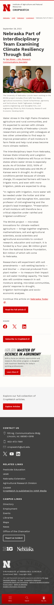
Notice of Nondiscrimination (39, 582)
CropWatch (21, 9)
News (6, 526)
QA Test (20, 580)
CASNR (7, 487)
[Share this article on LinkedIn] (24, 327)
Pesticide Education (14, 469)
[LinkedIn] (18, 454)
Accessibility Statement (32, 580)
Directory (8, 504)
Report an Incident (14, 538)
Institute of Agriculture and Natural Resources (27, 5)
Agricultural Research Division (20, 483)
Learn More (11, 372)
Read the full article (14, 310)
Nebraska (6, 18)
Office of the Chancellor (16, 531)
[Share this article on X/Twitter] (15, 327)
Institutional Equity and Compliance (15, 582)
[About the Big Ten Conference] (8, 549)
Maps (6, 522)
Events (6, 513)
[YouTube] (12, 454)
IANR (13, 18)
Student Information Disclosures (14, 586)
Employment (10, 508)
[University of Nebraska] (25, 549)
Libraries (8, 517)
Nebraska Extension (14, 478)
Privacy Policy (8, 584)
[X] (5, 454)
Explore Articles (12, 406)
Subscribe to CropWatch (16, 339)
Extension (20, 18)
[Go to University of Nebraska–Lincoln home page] (6, 8)
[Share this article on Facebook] (5, 327)
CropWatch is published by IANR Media (25, 490)
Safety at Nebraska (20, 584)
